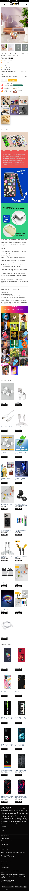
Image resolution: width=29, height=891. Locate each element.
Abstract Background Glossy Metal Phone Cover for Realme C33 (21, 797)
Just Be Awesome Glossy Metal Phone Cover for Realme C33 (7, 718)
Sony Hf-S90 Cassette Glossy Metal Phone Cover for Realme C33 (21, 718)
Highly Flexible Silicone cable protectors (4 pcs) (20, 531)
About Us (3, 830)
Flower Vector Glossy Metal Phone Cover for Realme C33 (6, 665)
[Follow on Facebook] (2, 881)
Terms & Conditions (5, 835)
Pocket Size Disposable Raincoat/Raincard (5, 479)
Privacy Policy (4, 833)
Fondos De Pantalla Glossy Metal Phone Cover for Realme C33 (7, 692)
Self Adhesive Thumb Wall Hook (7, 504)
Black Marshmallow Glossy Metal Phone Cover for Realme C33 (7, 745)
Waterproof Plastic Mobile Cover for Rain (21, 453)
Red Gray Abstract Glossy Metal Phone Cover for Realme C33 (7, 797)
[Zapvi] (14, 4)
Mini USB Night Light (5, 401)
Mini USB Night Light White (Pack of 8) (6, 453)
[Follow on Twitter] (7, 881)
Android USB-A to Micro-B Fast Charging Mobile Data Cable (21, 401)
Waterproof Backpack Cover (6, 582)
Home (2, 52)
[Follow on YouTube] (13, 881)
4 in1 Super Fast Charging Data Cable (21, 557)
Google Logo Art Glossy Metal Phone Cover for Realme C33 (6, 771)
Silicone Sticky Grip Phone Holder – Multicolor (6, 531)
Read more (4, 586)
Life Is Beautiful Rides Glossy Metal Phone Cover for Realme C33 (21, 666)
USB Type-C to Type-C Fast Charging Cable (6, 557)
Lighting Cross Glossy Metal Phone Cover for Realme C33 (20, 771)
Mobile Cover (8, 52)
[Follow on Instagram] (4, 881)
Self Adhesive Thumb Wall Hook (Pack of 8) (21, 583)
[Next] (25, 25)
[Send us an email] (9, 881)
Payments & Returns (5, 838)
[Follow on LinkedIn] (11, 881)
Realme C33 (14, 52)
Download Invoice (5, 867)
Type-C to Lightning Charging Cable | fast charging (7, 427)
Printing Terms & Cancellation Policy (9, 841)
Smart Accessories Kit (19, 608)
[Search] (4, 4)
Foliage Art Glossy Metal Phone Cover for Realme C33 (21, 692)
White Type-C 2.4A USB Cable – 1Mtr (21, 427)
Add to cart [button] (4, 405)
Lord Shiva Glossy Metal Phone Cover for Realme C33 (21, 745)
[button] (2, 4)
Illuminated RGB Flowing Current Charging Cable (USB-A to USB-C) (7, 609)
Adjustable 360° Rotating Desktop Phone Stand (20, 479)
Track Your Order (5, 865)
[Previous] (3, 25)
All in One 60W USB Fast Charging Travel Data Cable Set (21, 505)
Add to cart (12, 80)
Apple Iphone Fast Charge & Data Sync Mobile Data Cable (6, 635)
